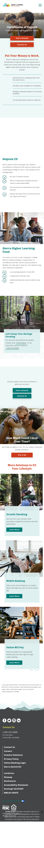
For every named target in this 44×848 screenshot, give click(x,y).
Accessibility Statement (16, 785)
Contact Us (9, 727)
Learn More (14, 530)
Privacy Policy (11, 759)
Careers (8, 751)
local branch (21, 343)
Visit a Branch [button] (22, 38)
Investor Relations (13, 755)
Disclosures (10, 781)
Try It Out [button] (22, 455)
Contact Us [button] (22, 45)
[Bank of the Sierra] (13, 4)
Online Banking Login (15, 763)
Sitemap (8, 777)
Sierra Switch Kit (12, 767)
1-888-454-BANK (12, 348)
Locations (9, 773)
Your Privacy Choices (12, 801)
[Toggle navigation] (41, 5)
